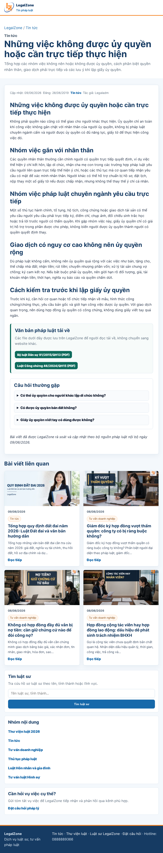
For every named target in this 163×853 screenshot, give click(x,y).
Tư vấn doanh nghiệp (25, 750)
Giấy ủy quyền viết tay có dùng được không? (57, 420)
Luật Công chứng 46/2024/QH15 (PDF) (46, 366)
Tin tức (32, 28)
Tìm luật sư (81, 704)
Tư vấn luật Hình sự (24, 777)
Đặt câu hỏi (132, 834)
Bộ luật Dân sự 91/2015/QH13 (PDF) (43, 354)
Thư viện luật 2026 (24, 731)
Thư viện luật (76, 834)
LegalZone (13, 28)
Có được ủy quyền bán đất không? (48, 408)
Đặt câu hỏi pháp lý (23, 808)
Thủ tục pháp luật (22, 759)
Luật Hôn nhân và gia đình (29, 768)
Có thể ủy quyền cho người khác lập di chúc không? (63, 395)
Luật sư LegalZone (105, 834)
